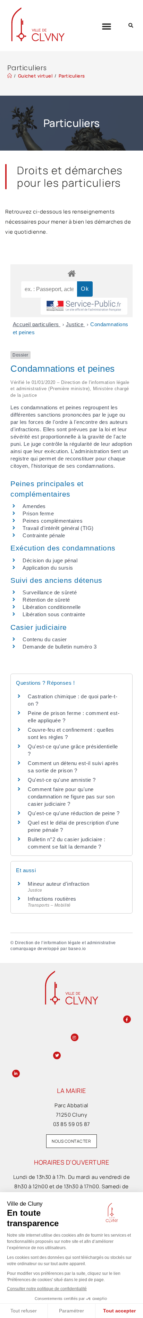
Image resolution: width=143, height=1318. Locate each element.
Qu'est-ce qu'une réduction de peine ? (74, 813)
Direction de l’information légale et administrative (65, 942)
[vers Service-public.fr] (84, 306)
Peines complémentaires (53, 521)
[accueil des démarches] (71, 273)
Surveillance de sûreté (50, 592)
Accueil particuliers (37, 324)
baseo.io (77, 948)
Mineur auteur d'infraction (58, 884)
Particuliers (72, 76)
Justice (75, 324)
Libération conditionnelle (52, 607)
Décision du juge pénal (50, 560)
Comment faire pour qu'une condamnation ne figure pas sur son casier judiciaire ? (71, 796)
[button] (106, 26)
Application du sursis (48, 568)
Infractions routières (52, 899)
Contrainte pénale (44, 535)
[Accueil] (9, 76)
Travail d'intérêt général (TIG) (58, 528)
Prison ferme (38, 513)
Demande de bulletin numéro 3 (59, 647)
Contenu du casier (45, 639)
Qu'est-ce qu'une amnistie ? (62, 780)
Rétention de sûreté (46, 600)
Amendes (34, 506)
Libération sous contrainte (54, 614)
